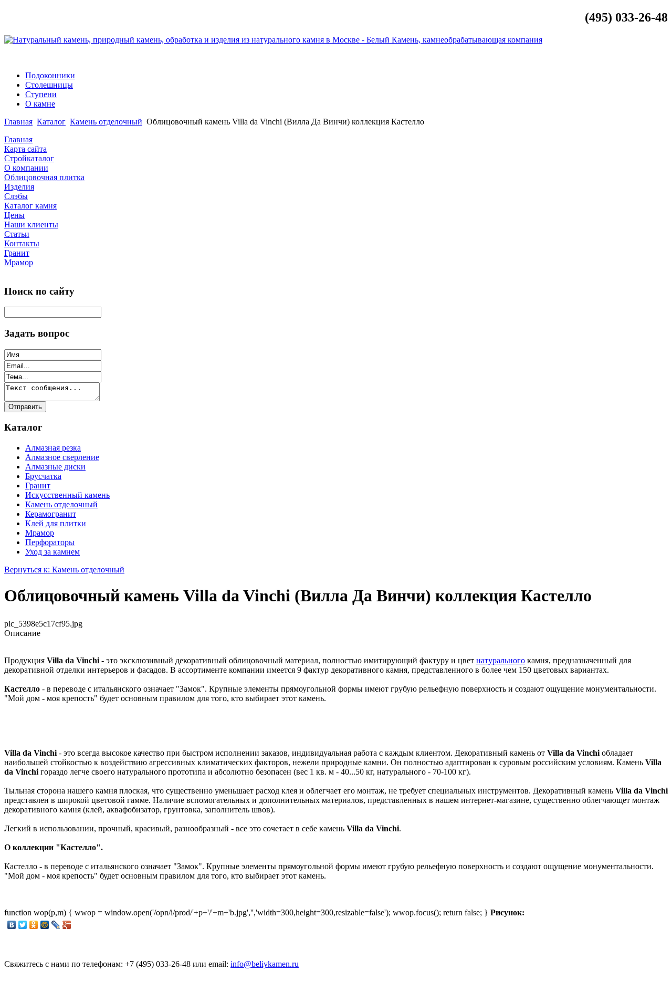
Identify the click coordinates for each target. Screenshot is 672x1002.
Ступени (41, 94)
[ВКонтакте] (11, 925)
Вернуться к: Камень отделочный (64, 569)
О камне (40, 103)
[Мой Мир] (44, 925)
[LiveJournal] (55, 925)
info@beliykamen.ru (627, 57)
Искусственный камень (67, 494)
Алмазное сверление (62, 457)
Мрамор (39, 532)
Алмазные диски (55, 466)
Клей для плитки (55, 523)
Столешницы (49, 84)
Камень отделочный (106, 121)
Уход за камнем (52, 551)
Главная (18, 121)
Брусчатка (43, 476)
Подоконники (50, 75)
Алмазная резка (53, 447)
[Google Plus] (66, 925)
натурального (500, 660)
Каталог (51, 121)
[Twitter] (22, 925)
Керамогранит (50, 513)
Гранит (37, 485)
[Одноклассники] (33, 925)
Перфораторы (50, 542)
